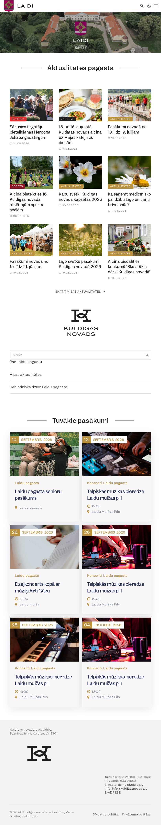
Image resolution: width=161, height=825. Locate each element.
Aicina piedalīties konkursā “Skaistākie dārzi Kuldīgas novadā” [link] (129, 266)
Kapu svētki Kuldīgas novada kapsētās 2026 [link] (80, 197)
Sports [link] (17, 186)
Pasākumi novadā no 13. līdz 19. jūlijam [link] (127, 130)
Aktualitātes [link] (120, 119)
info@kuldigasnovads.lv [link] (129, 789)
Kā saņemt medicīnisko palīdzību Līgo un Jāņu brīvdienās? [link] (129, 199)
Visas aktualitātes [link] (26, 374)
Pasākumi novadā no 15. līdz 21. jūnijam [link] (29, 264)
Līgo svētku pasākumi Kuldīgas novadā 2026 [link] (80, 264)
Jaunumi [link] (67, 119)
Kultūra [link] (18, 119)
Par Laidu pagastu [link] (26, 362)
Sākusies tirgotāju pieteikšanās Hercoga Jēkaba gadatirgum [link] (30, 132)
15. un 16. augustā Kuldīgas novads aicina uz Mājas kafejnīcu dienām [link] (80, 135)
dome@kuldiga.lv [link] (131, 785)
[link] (69, 6)
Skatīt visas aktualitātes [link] (78, 292)
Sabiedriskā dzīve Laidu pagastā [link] (38, 387)
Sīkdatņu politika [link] (106, 814)
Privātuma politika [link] (136, 814)
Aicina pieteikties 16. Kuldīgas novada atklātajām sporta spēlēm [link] (29, 202)
